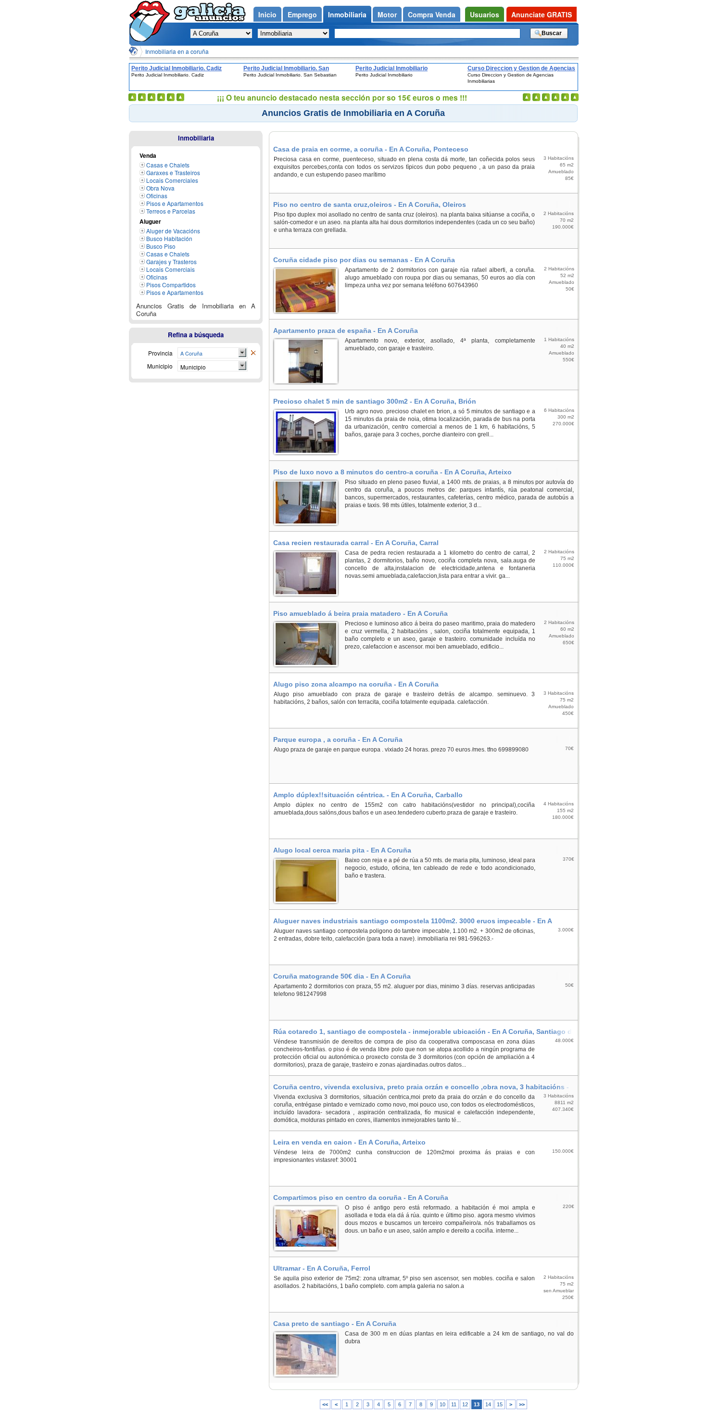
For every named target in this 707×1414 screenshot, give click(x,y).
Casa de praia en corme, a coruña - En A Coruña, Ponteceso (370, 149)
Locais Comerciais (170, 269)
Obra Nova (160, 188)
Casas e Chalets (167, 165)
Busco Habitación (169, 238)
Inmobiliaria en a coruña (177, 51)
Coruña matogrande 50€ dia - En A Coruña (342, 976)
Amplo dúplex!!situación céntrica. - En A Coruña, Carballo (368, 795)
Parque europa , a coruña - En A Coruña (338, 739)
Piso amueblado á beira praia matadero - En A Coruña (360, 613)
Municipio (193, 367)
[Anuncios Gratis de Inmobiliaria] (253, 353)
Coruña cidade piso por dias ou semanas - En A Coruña (364, 260)
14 (488, 1404)
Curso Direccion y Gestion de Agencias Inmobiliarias (521, 68)
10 (442, 1404)
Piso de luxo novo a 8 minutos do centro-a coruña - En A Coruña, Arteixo (392, 472)
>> (522, 1404)
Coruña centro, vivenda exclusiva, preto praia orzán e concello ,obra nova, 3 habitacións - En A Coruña (421, 1087)
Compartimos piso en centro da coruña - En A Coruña (360, 1197)
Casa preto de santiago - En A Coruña (334, 1323)
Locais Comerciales (172, 180)
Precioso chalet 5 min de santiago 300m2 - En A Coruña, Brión (374, 401)
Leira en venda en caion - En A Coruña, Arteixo (349, 1142)
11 (453, 1404)
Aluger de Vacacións (173, 231)
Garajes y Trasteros (171, 261)
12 (465, 1404)
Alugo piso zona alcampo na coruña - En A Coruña (356, 684)
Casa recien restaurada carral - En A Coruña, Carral (356, 543)
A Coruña (191, 353)
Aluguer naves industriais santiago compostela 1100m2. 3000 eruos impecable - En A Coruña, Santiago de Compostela (412, 921)
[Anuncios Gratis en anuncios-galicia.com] (133, 51)
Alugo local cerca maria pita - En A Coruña (342, 850)
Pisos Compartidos (171, 284)
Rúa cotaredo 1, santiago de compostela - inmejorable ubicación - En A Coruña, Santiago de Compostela (424, 1031)
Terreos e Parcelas (170, 211)
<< (325, 1404)
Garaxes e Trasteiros (173, 172)
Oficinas (156, 195)
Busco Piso (161, 246)
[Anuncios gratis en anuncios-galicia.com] (151, 20)
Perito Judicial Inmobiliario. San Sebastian (286, 68)
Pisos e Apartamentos (174, 203)
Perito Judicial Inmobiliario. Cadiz (176, 68)
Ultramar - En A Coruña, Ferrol (321, 1268)
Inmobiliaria (196, 137)
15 (500, 1404)
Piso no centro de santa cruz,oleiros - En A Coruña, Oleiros (369, 204)
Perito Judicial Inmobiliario (391, 68)
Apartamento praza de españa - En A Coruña (345, 330)
